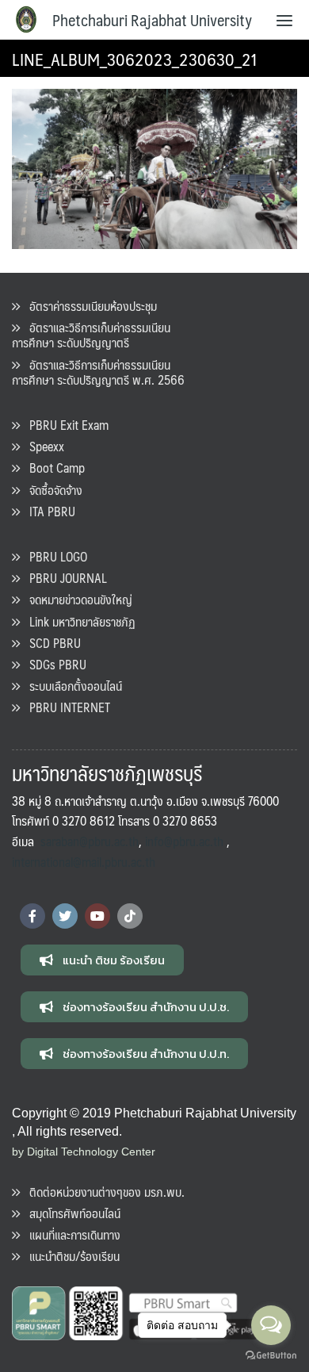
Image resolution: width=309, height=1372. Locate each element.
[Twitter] (65, 916)
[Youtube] (97, 916)
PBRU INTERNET (65, 707)
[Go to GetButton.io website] (271, 1356)
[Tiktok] (130, 916)
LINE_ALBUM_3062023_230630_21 (135, 58)
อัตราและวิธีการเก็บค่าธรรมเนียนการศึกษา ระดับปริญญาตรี (91, 334)
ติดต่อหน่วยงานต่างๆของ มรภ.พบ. (102, 1191)
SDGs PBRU (53, 664)
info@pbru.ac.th (184, 841)
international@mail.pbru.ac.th (83, 861)
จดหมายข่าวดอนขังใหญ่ (76, 599)
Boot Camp (52, 467)
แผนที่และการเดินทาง (70, 1234)
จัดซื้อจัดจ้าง (51, 489)
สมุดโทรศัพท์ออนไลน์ (70, 1213)
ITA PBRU (47, 511)
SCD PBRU (50, 642)
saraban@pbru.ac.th (89, 841)
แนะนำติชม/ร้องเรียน (70, 1256)
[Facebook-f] (32, 916)
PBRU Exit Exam (64, 424)
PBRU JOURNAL (63, 577)
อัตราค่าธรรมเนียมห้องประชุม (88, 305)
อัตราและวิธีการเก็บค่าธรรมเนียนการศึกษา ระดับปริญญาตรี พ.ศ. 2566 (98, 372)
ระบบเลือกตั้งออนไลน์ (71, 685)
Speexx (42, 446)
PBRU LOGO (53, 556)
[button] (102, 960)
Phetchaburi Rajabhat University (152, 19)
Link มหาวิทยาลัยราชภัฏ (77, 621)
